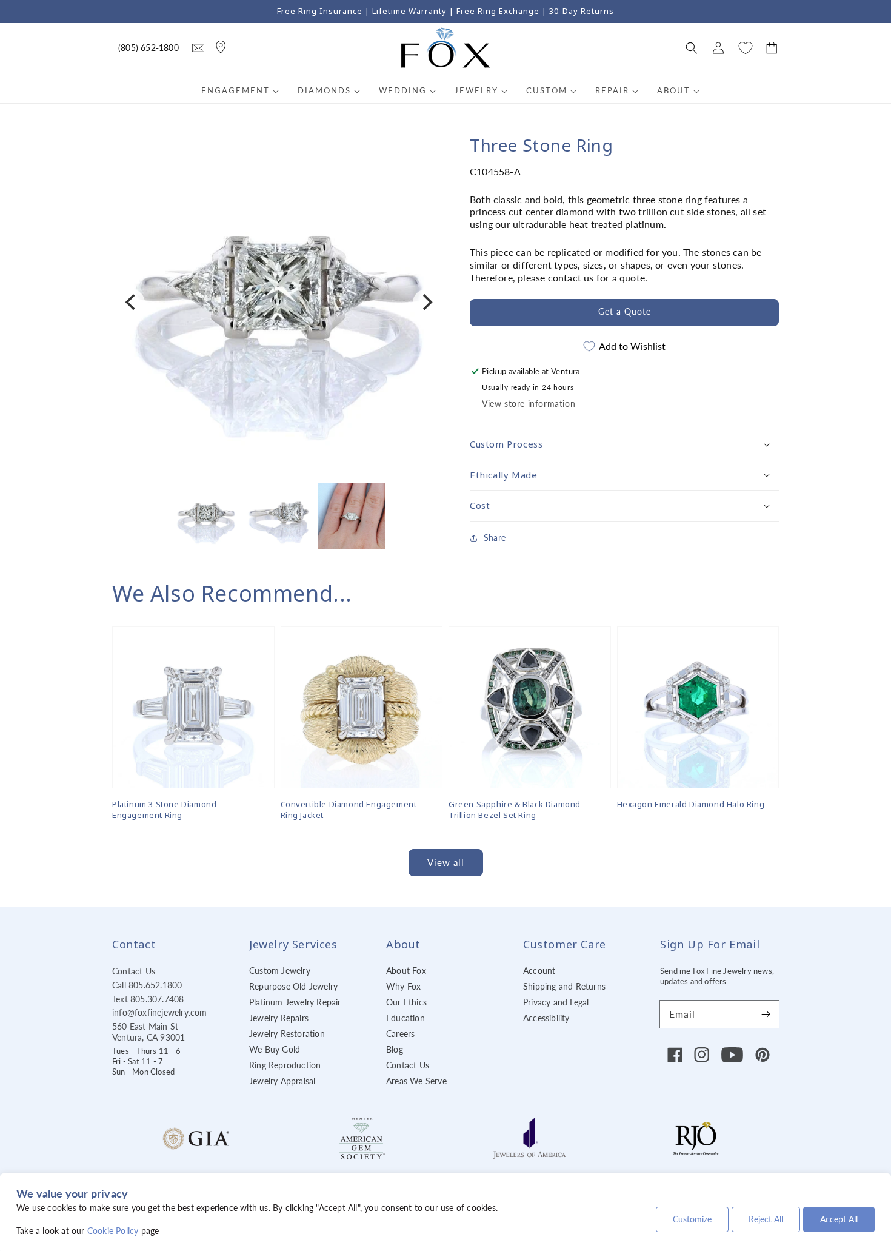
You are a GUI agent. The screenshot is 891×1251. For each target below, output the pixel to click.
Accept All (839, 1219)
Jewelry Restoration (287, 1033)
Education (405, 1018)
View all (445, 862)
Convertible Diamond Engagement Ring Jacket (349, 809)
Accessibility (546, 1018)
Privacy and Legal (556, 1002)
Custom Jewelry (279, 970)
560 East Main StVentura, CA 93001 (148, 1031)
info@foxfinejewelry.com (159, 1012)
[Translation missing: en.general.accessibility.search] (198, 48)
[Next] (426, 302)
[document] (279, 302)
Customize (692, 1219)
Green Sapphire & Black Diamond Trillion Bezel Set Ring (515, 809)
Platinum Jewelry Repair (295, 1002)
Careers (400, 1033)
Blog (394, 1049)
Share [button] (495, 537)
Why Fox (403, 986)
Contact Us (133, 971)
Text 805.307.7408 (148, 999)
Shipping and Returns (564, 986)
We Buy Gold (274, 1049)
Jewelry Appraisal (282, 1081)
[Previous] (131, 302)
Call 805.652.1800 (147, 985)
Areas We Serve (416, 1081)
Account (539, 970)
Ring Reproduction (285, 1065)
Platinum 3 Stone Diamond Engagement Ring (164, 809)
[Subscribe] (765, 1014)
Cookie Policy (113, 1231)
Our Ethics (406, 1002)
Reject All (766, 1219)
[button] (691, 48)
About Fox (406, 970)
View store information (528, 403)
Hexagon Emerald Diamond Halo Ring (691, 804)
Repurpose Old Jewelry (293, 986)
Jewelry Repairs (279, 1018)
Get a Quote (624, 311)
